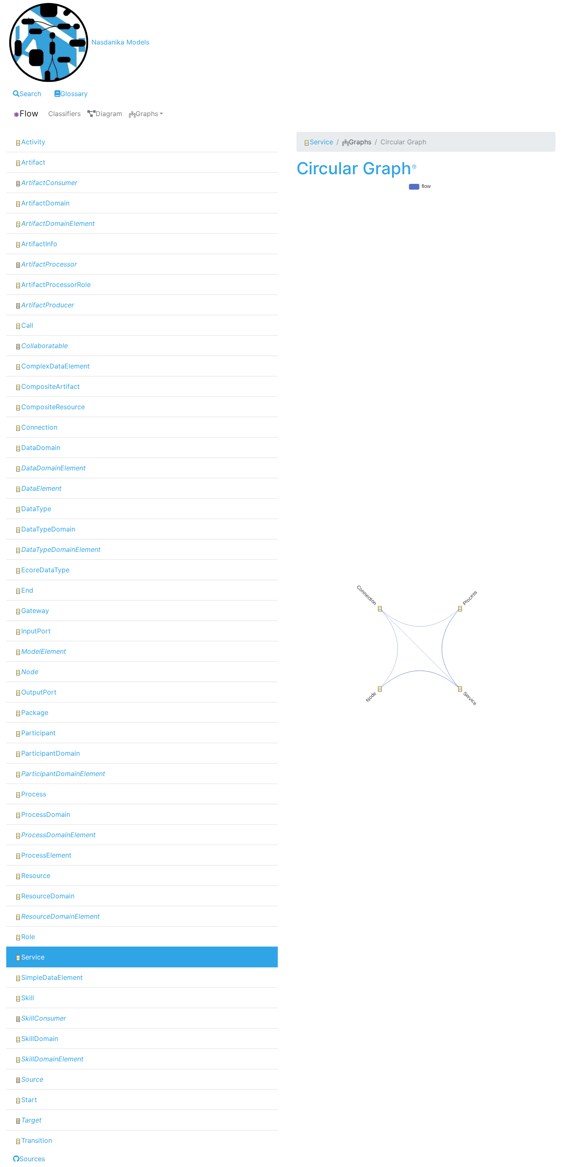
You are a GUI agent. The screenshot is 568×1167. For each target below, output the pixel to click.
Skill (27, 998)
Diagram (109, 113)
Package (34, 712)
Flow (29, 114)
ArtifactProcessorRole (56, 284)
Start (29, 1099)
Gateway (35, 610)
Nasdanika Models (120, 42)
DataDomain (40, 447)
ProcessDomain (45, 814)
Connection (39, 427)
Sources (32, 1159)
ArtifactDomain (45, 203)
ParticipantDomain (50, 753)
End (27, 590)
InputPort (36, 631)
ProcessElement (46, 855)
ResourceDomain (47, 896)
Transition (36, 1140)
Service (32, 957)
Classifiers (64, 113)
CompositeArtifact (50, 386)
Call (27, 325)
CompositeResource (53, 407)
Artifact (33, 162)
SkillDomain (39, 1038)
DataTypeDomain (48, 529)
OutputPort (39, 692)
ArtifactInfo (39, 244)
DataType (36, 508)
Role (28, 936)
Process (33, 794)
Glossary (74, 93)
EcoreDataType (45, 570)
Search (30, 93)
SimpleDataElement (52, 977)
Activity (33, 142)
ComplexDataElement (55, 366)
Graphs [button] (147, 113)
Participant (38, 733)
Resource (35, 875)
